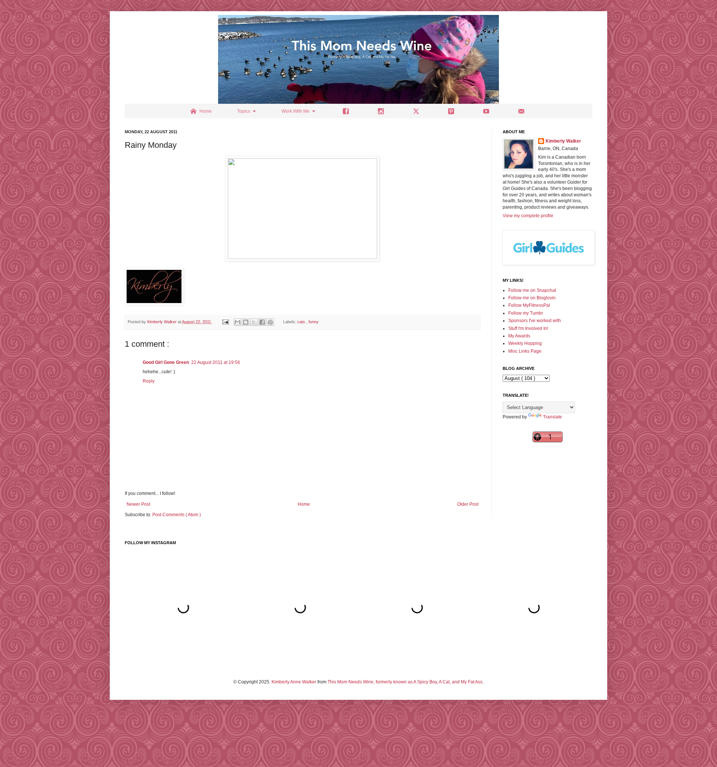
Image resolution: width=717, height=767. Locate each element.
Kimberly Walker (563, 141)
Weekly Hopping (525, 343)
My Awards (519, 336)
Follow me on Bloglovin (532, 297)
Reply (149, 381)
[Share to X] (254, 322)
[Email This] (237, 322)
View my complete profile (528, 215)
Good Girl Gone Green (166, 362)
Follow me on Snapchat (532, 290)
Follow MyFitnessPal (529, 305)
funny (313, 321)
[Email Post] (225, 321)
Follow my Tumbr (525, 313)
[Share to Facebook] (262, 322)
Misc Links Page (524, 351)
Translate (552, 417)
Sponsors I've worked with (534, 320)
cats (301, 321)
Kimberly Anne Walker (293, 682)
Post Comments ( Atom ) (176, 514)
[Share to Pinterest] (270, 322)
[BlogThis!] (245, 322)
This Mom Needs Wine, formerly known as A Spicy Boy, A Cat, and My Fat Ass (405, 682)
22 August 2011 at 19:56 (215, 362)
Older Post (467, 504)
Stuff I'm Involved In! (528, 328)
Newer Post (138, 504)
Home (304, 504)
